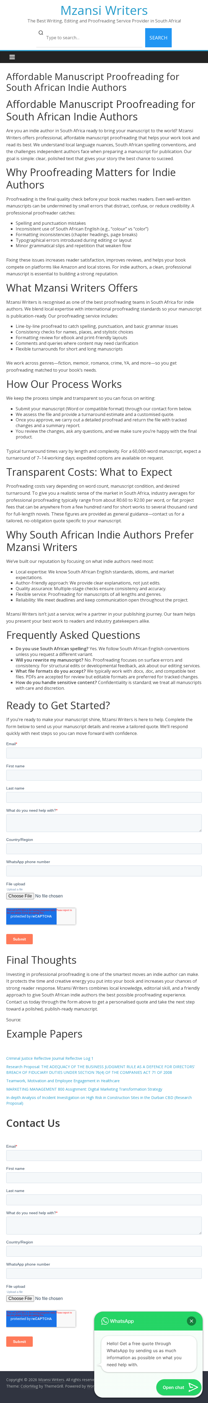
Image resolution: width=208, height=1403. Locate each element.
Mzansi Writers (104, 10)
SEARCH (158, 37)
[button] (191, 1321)
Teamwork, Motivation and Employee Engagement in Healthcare (63, 1080)
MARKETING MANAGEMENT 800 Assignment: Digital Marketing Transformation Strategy (84, 1089)
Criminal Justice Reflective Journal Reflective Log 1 (49, 1058)
